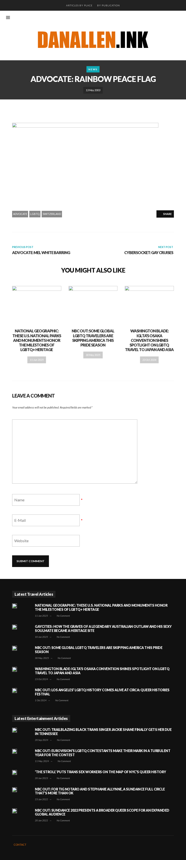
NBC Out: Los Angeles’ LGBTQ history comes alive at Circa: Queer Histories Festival (102, 692)
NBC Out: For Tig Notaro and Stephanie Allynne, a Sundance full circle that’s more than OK (100, 791)
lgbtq (34, 213)
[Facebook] (154, 18)
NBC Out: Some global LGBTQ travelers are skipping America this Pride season (93, 337)
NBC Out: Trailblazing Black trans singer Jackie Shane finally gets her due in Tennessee (103, 731)
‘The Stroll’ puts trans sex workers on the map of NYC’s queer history (100, 772)
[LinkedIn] (170, 18)
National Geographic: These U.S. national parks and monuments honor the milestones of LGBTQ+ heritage (36, 340)
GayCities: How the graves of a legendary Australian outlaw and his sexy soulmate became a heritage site (103, 628)
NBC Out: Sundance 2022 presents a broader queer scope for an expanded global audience (102, 812)
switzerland (52, 213)
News (93, 69)
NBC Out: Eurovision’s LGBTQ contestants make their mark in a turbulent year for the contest (102, 753)
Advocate (20, 213)
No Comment (63, 615)
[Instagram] (162, 18)
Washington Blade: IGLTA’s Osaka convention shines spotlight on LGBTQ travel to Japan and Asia (149, 340)
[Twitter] (178, 18)
